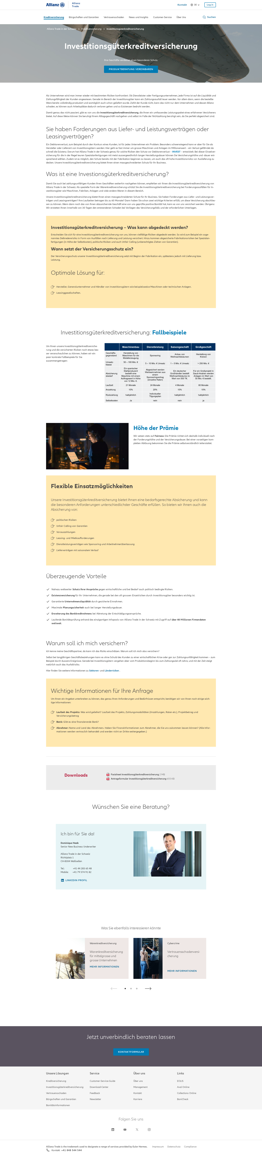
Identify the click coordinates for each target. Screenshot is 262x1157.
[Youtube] (125, 1129)
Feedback (95, 1093)
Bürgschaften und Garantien (61, 1099)
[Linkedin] (113, 1129)
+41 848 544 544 (71, 1150)
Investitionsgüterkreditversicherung (64, 1087)
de (195, 4)
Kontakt (137, 1093)
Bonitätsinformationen (58, 1105)
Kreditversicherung (56, 1081)
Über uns (138, 1081)
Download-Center (99, 1087)
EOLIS (180, 1081)
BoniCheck (182, 1099)
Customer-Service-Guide (102, 1081)
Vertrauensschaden (56, 1093)
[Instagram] (149, 1129)
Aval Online (183, 1087)
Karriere (137, 1099)
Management (140, 1087)
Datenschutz (173, 1146)
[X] (137, 1129)
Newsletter (95, 1099)
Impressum (158, 1146)
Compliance (190, 1146)
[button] (209, 17)
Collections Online (186, 1093)
